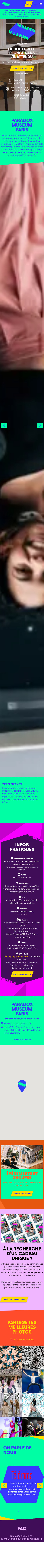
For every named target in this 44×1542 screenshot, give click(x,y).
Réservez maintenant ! (22, 17)
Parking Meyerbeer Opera (16, 957)
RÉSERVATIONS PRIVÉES (22, 1193)
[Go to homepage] (7, 4)
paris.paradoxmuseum (22, 1339)
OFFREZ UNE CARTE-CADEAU (14, 1299)
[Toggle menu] (41, 4)
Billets (28, 4)
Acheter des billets (22, 68)
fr (35, 4)
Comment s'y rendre (22, 1040)
